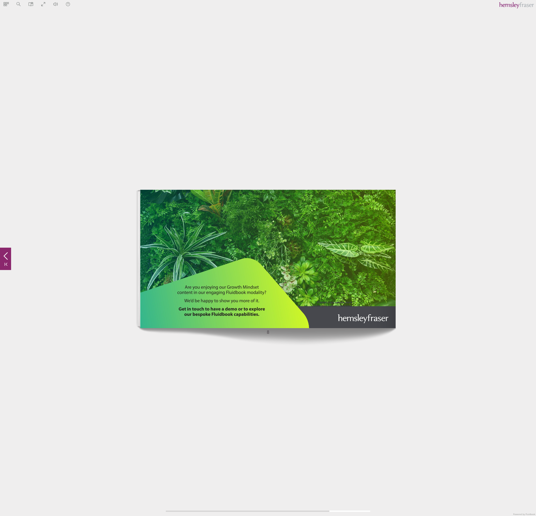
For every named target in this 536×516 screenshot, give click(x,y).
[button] (6, 4)
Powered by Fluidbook (524, 514)
